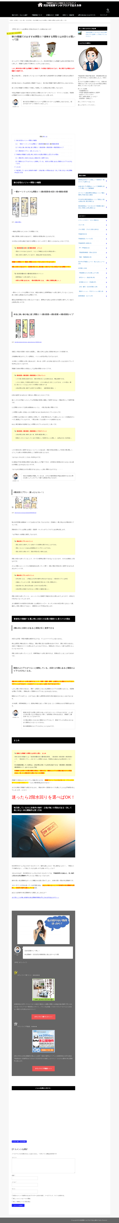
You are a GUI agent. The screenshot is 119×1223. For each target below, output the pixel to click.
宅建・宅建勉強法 (85, 257)
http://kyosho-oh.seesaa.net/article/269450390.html (25, 512)
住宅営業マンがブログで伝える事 (88, 1220)
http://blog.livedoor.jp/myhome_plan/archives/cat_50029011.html (28, 342)
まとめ (18, 167)
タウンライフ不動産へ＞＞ (43, 1068)
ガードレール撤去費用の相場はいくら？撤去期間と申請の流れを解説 (91, 194)
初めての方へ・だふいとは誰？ (20, 15)
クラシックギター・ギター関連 (88, 220)
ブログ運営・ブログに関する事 (88, 229)
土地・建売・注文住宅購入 (20, 1141)
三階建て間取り (18, 222)
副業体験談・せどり (85, 296)
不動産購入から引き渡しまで (89, 273)
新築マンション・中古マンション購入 (91, 291)
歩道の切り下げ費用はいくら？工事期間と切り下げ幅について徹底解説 (91, 187)
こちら (93, 101)
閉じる (45, 136)
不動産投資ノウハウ (37, 15)
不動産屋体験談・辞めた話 (88, 252)
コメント (14, 1157)
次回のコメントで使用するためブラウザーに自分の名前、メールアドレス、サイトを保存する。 (39, 1195)
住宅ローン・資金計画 (68, 15)
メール (14, 1182)
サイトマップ (103, 15)
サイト (13, 1189)
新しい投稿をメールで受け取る (21, 1201)
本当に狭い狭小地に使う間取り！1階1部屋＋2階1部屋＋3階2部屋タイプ (40, 147)
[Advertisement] (43, 121)
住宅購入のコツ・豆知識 (52, 15)
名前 (13, 1175)
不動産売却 (82, 234)
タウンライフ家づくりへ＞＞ (43, 1016)
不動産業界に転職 (84, 243)
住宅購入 (82, 268)
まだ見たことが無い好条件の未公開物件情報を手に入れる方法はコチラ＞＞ (35, 897)
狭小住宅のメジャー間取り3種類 (26, 140)
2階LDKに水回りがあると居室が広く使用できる (32, 158)
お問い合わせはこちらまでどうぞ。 (87, 15)
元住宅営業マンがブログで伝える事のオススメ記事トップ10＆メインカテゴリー (96, 34)
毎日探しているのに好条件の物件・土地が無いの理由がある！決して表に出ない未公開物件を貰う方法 (43, 171)
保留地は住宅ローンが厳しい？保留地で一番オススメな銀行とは (91, 180)
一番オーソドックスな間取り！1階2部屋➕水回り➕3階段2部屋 (37, 144)
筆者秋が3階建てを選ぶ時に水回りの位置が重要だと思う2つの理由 (36, 154)
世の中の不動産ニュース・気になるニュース (91, 262)
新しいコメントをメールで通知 (21, 1198)
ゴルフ (81, 225)
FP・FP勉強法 (84, 248)
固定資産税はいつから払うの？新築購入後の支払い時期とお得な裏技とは (91, 207)
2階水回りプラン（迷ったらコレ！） (29, 151)
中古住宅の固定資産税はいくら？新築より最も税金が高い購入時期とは (91, 200)
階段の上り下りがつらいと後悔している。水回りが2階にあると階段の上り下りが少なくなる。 (44, 162)
